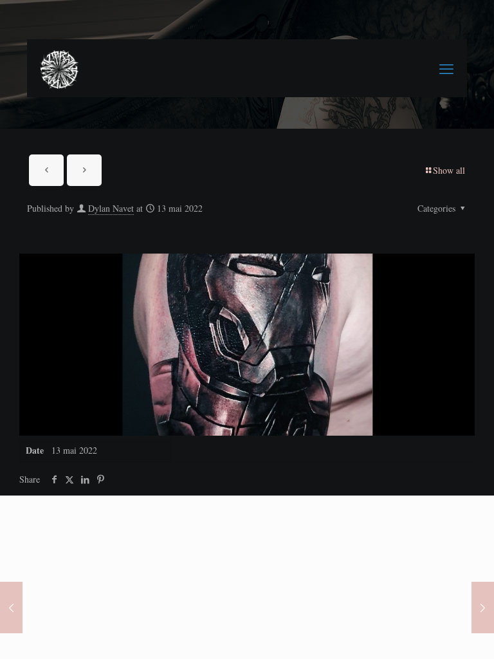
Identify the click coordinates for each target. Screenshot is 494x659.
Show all (449, 170)
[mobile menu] (446, 68)
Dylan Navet (111, 208)
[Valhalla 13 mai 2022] (482, 607)
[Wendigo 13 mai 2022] (11, 607)
